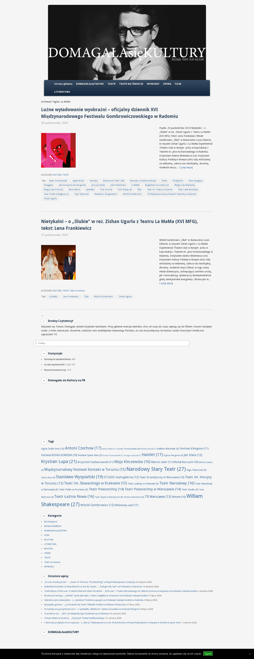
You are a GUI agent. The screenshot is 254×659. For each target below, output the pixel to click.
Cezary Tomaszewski (128, 448)
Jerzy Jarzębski (98, 185)
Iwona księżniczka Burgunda (72, 185)
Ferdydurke (178, 181)
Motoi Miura (74, 189)
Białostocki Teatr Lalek (114, 181)
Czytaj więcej (186, 167)
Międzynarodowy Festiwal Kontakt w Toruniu (85, 469)
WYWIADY (153, 83)
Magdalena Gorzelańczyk (157, 185)
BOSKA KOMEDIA (52, 526)
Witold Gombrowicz (132, 194)
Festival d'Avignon (194, 448)
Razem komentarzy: (55, 370)
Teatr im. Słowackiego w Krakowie (95, 483)
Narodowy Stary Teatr (156, 469)
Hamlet (152, 454)
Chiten (164, 181)
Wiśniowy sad (126, 505)
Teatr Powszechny (106, 489)
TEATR (111, 83)
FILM (178, 83)
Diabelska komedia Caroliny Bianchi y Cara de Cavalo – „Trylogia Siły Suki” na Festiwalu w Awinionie (93, 586)
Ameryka (94, 181)
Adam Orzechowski (58, 181)
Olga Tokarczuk (196, 470)
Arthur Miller (109, 449)
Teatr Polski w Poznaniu (73, 489)
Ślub (139, 189)
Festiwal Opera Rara (90, 455)
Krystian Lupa (59, 461)
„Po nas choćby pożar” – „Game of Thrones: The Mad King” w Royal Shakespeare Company (89, 582)
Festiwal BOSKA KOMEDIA (59, 455)
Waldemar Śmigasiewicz (105, 194)
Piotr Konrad (106, 189)
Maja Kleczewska (132, 462)
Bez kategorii (50, 521)
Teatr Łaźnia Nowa (74, 496)
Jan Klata (193, 455)
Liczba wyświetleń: (55, 364)
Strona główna (63, 83)
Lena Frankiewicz (71, 296)
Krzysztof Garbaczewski (95, 462)
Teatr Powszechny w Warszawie (153, 489)
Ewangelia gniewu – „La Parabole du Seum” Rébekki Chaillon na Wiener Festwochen (85, 604)
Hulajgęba (48, 185)
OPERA (167, 83)
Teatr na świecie (77, 291)
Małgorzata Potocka (53, 189)
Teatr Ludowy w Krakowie (143, 483)
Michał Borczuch (185, 462)
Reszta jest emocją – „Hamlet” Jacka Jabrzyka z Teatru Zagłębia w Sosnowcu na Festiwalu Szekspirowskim (96, 595)
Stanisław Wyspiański (79, 476)
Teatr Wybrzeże (81, 194)
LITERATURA (62, 91)
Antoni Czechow (83, 448)
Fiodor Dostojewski (113, 455)
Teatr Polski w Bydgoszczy (56, 194)
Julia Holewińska (118, 185)
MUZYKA (48, 548)
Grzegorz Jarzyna (132, 455)
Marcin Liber (162, 462)
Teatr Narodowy (177, 483)
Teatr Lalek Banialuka (188, 189)
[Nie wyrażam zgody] (249, 654)
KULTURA (57, 175)
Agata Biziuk (78, 181)
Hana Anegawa (196, 181)
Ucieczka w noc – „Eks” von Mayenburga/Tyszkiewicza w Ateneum (76, 613)
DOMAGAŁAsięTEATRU (90, 83)
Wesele (179, 496)
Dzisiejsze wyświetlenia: (58, 359)
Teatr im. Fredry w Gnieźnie (160, 189)
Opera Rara (48, 477)
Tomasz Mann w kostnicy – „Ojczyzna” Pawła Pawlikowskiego (74, 618)
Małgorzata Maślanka (184, 185)
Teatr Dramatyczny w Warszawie (161, 477)
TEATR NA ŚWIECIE (131, 83)
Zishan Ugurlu (50, 198)
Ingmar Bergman (173, 455)
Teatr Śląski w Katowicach (109, 497)
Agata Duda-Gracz (52, 448)
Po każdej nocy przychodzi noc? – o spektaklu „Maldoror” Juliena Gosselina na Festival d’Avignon (92, 609)
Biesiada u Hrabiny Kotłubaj (143, 181)
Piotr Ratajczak (125, 189)
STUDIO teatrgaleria (121, 477)
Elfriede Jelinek (148, 449)
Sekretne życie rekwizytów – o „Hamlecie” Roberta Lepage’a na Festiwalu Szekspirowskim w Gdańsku (94, 600)
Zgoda (208, 653)
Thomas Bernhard (134, 497)
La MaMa (135, 185)
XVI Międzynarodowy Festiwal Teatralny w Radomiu (171, 194)
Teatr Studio (190, 489)
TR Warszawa (158, 497)
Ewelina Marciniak (168, 448)
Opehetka (90, 189)
